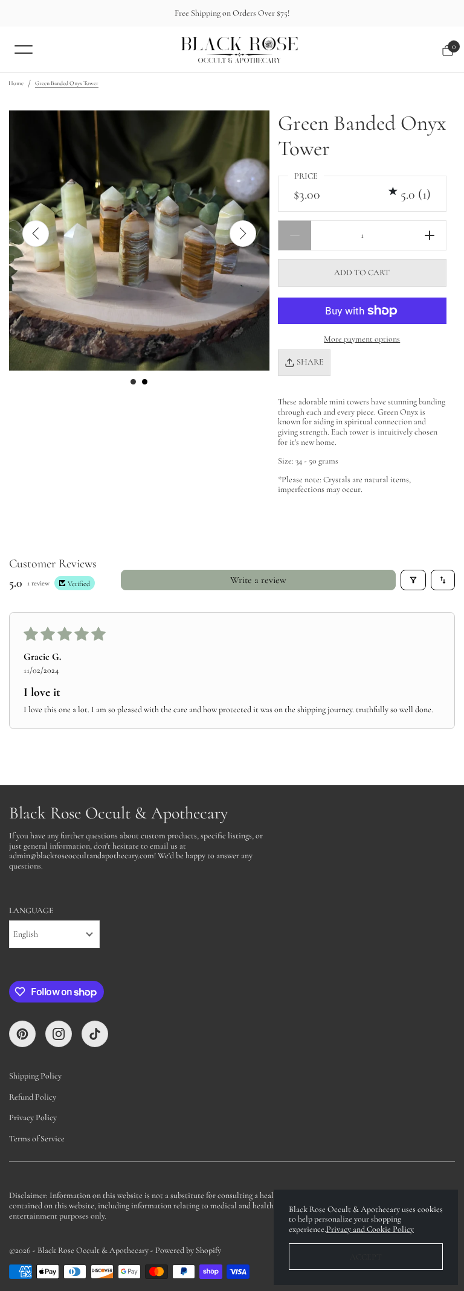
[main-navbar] (23, 49)
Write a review (258, 580)
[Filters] (413, 580)
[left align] (35, 233)
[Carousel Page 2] (144, 381)
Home (16, 83)
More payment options (362, 339)
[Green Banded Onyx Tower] (139, 240)
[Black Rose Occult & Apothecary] (239, 49)
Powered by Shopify (188, 1250)
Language (31, 911)
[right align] (243, 233)
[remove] (294, 235)
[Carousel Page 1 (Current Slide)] (133, 381)
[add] (429, 235)
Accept (366, 1257)
